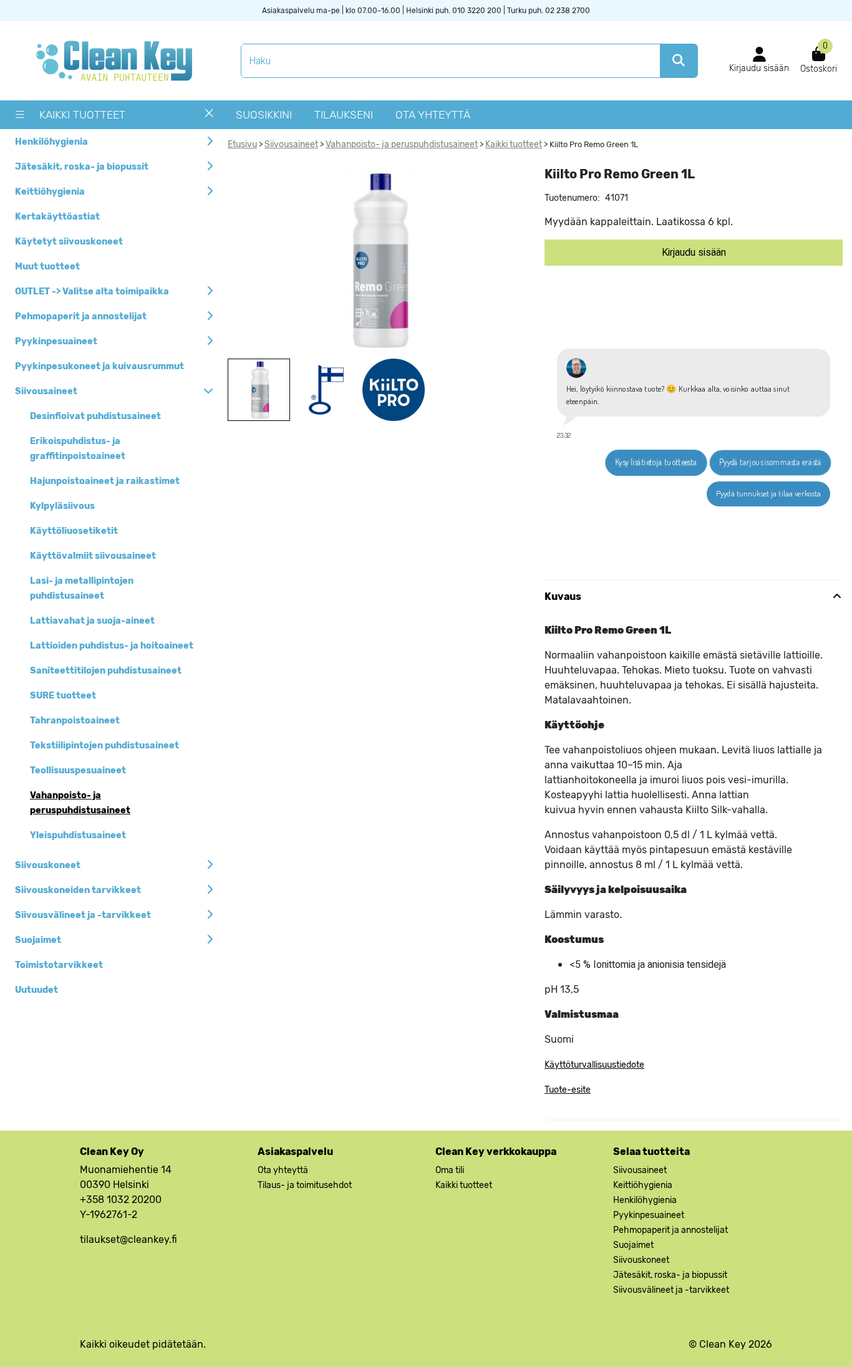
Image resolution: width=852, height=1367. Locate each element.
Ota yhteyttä (432, 115)
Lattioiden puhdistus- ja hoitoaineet (111, 645)
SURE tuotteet (63, 695)
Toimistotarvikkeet (59, 965)
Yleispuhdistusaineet (78, 835)
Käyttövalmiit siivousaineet (93, 556)
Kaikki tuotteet (82, 115)
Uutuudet (36, 990)
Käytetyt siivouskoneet (69, 241)
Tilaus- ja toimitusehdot (305, 1185)
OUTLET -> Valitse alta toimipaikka (92, 291)
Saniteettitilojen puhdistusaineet (106, 670)
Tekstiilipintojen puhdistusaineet (104, 745)
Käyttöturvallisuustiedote (594, 1065)
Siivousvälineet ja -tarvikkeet (83, 915)
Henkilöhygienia (51, 142)
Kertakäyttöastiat (57, 216)
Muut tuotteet (47, 266)
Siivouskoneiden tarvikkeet (78, 890)
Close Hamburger (209, 118)
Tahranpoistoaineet (75, 720)
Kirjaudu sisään (694, 252)
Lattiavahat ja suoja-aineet (92, 621)
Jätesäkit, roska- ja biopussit (81, 167)
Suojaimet (38, 940)
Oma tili (449, 1170)
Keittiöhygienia (50, 191)
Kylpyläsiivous (62, 506)
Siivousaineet (46, 391)
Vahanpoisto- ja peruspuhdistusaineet (402, 144)
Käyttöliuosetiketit (74, 531)
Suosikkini (264, 115)
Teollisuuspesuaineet (78, 770)
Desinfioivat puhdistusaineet (95, 416)
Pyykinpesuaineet (56, 341)
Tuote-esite (568, 1089)
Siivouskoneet (47, 865)
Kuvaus (563, 596)
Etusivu (242, 144)
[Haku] (678, 60)
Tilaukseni (343, 115)
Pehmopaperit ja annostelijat (81, 316)
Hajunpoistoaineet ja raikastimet (105, 481)
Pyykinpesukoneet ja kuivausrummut (99, 366)
